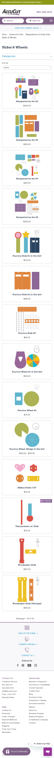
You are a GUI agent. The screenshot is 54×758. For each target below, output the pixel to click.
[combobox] (14, 20)
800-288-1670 (44, 12)
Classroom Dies (16, 34)
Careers (32, 723)
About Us (33, 710)
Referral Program (36, 717)
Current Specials (36, 688)
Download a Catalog (37, 700)
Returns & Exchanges (11, 723)
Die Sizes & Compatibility (39, 685)
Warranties (6, 732)
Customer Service (9, 682)
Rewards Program (36, 713)
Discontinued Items (37, 703)
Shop (4, 34)
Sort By (5, 63)
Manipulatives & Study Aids (38, 34)
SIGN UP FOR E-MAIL (27, 633)
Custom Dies (34, 691)
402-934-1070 (8, 688)
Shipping (5, 726)
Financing (6, 713)
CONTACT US (27, 655)
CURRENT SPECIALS (27, 644)
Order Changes (8, 717)
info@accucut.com (9, 691)
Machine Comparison (38, 682)
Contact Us (6, 710)
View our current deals (27, 28)
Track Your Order (9, 729)
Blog (31, 694)
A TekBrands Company (38, 720)
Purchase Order (35, 697)
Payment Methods (9, 720)
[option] (9, 37)
